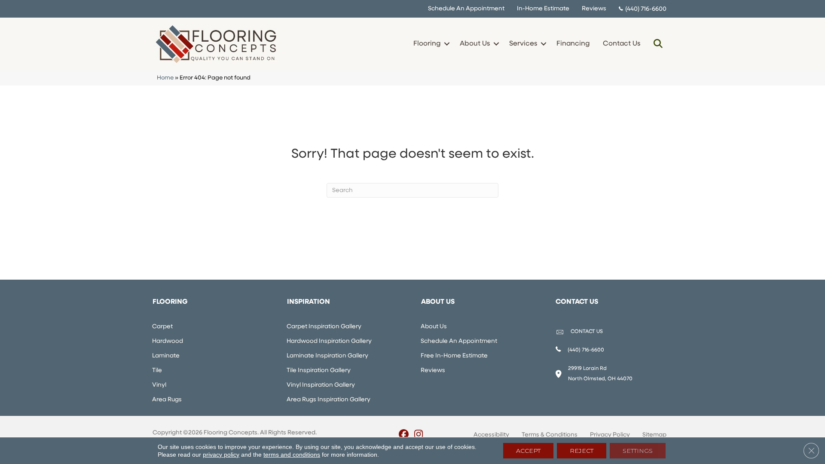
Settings (638, 451)
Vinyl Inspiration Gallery (321, 385)
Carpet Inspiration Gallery (324, 327)
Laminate (166, 356)
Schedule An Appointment (466, 9)
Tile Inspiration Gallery (319, 370)
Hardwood (167, 341)
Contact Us (621, 43)
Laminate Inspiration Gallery (327, 356)
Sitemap (654, 435)
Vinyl (159, 385)
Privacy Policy (610, 435)
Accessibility (491, 435)
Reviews (594, 9)
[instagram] (418, 435)
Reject (581, 451)
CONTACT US (587, 331)
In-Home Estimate (543, 9)
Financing (573, 43)
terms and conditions (291, 454)
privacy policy (221, 454)
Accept (528, 451)
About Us (475, 43)
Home (165, 78)
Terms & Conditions (550, 435)
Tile (157, 370)
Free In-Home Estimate (454, 356)
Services (523, 43)
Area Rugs (167, 400)
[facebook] (403, 435)
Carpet (162, 327)
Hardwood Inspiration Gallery (329, 341)
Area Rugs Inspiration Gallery (328, 400)
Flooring (426, 43)
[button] (446, 44)
